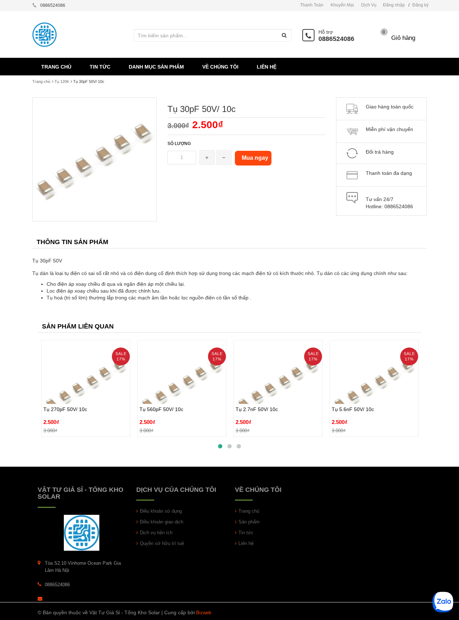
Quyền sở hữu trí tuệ (162, 543)
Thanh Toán (311, 5)
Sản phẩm (249, 522)
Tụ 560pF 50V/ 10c (161, 393)
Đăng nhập (394, 5)
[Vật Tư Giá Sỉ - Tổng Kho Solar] (81, 532)
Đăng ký (420, 5)
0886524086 (336, 38)
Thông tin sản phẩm (72, 242)
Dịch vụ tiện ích (156, 532)
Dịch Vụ (369, 5)
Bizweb (203, 612)
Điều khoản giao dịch (161, 522)
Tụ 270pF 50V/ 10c (65, 393)
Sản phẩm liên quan (78, 326)
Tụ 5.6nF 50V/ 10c (353, 393)
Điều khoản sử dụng (161, 511)
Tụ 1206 (62, 81)
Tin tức (246, 532)
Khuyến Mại (342, 5)
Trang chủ (248, 511)
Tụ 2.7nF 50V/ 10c (257, 393)
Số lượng (179, 143)
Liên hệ (246, 543)
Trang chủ (41, 81)
